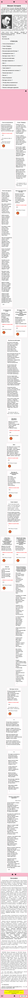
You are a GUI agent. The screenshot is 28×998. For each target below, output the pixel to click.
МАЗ (14, 444)
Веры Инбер (22, 907)
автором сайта (14, 993)
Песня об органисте (7, 77)
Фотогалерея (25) (5, 38)
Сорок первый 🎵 (6, 68)
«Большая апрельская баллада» (19, 928)
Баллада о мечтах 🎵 (7, 80)
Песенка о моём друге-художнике (10, 87)
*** (14, 720)
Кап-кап (7, 566)
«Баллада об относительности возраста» (14, 33)
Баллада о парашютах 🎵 (8, 60)
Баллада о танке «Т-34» (21, 311)
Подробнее (4, 36)
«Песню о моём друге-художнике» (20, 26)
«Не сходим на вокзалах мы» (9, 85)
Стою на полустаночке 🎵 (8, 43)
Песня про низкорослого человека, (7, 539)
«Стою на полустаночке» (6, 34)
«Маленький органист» (11, 932)
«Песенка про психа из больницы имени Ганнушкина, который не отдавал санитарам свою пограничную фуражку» (14, 933)
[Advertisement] (14, 105)
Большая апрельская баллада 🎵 (10, 51)
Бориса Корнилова (14, 907)
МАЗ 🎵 (4, 63)
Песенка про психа (21, 537)
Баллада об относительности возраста (14, 473)
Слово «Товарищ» (6, 46)
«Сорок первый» (17, 938)
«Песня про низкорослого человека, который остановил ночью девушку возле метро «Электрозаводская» (14, 937)
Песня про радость (7, 48)
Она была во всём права (8, 58)
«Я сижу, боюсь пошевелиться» (10, 82)
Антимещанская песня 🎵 (8, 53)
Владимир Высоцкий (10, 912)
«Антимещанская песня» (7, 936)
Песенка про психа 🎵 (7, 72)
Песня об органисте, (21, 566)
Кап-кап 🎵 (5, 75)
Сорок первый (14, 502)
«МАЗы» (7, 928)
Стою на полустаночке (7, 122)
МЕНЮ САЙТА (24, 996)
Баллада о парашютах (14, 419)
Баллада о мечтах (14, 689)
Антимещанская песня (7, 311)
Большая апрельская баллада (21, 191)
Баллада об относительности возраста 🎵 (12, 65)
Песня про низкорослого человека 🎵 (11, 70)
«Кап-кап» (16, 32)
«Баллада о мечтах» (21, 33)
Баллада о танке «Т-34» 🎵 (8, 55)
